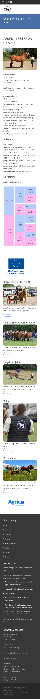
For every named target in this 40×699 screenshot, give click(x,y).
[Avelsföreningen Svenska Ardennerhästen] (5, 8)
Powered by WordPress (10, 692)
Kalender (8, 534)
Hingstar (8, 539)
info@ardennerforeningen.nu (18, 653)
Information (9, 530)
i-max (25, 692)
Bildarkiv (7, 557)
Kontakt (7, 552)
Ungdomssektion (10, 543)
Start (6, 525)
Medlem (7, 548)
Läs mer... (8, 315)
